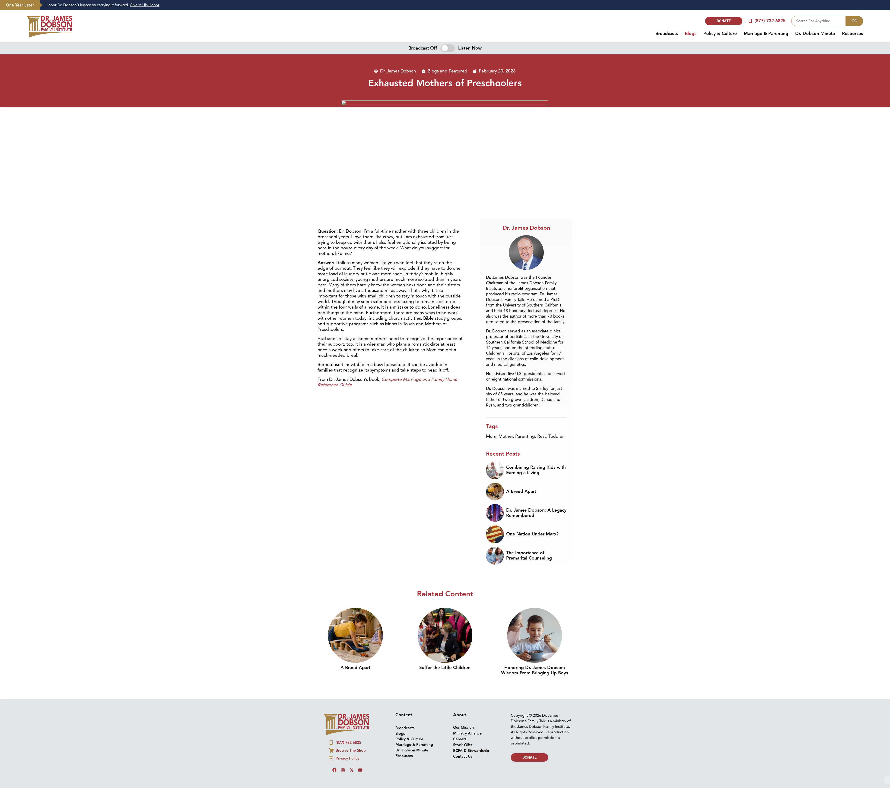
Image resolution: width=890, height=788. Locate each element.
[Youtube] (360, 770)
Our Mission (463, 727)
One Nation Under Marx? (532, 534)
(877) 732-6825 (769, 21)
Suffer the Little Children (444, 667)
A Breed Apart (521, 491)
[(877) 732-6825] (750, 21)
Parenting (525, 436)
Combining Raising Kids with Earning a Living (536, 470)
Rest (541, 436)
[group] (463, 5)
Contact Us (462, 756)
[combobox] (818, 21)
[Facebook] (334, 770)
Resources (852, 33)
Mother (506, 436)
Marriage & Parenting (766, 33)
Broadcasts (666, 33)
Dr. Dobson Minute (815, 33)
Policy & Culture (720, 33)
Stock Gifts (462, 745)
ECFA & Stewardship (471, 750)
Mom (491, 436)
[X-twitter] (351, 770)
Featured (458, 71)
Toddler (556, 436)
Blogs (690, 33)
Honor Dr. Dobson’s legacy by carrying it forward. (102, 5)
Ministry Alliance (467, 733)
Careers (459, 739)
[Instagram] (343, 770)
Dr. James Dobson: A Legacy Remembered (536, 512)
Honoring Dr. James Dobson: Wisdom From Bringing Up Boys (534, 670)
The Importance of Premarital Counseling (529, 555)
